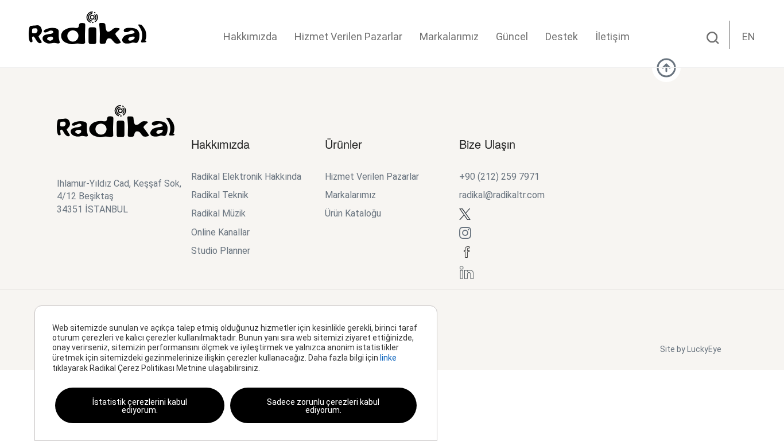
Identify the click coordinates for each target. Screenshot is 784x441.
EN (748, 36)
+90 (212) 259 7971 (499, 176)
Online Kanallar (220, 232)
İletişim (612, 36)
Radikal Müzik (218, 213)
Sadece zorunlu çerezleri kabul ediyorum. (323, 406)
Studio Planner (220, 250)
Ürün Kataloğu (353, 213)
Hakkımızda (250, 36)
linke (388, 357)
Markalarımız (449, 36)
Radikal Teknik (220, 194)
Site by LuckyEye (690, 349)
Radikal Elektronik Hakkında (246, 176)
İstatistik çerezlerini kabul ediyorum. (139, 406)
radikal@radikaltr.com (502, 194)
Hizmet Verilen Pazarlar (348, 36)
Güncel (512, 36)
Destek (561, 36)
